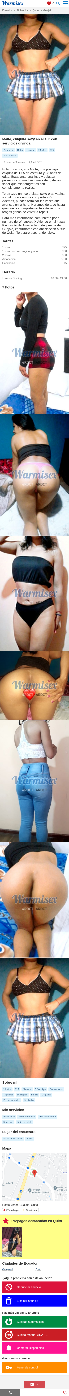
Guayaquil (7, 1269)
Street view (30, 1210)
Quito (38, 1269)
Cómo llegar (11, 1210)
